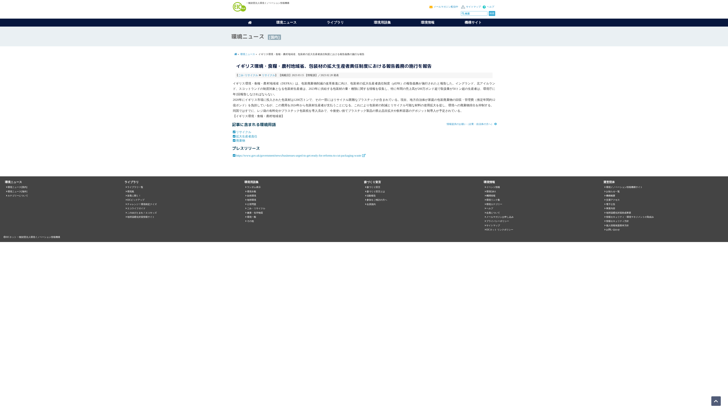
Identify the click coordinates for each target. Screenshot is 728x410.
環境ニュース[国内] (17, 187)
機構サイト (473, 22)
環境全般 (251, 191)
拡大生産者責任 (246, 136)
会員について (493, 212)
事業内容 (610, 208)
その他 (250, 221)
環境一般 (251, 217)
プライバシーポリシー (497, 221)
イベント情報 (493, 187)
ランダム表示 (254, 187)
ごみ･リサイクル (248, 75)
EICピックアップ (135, 200)
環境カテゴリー (494, 204)
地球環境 (251, 200)
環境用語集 (382, 22)
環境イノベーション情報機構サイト (624, 187)
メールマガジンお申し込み (500, 217)
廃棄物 (240, 140)
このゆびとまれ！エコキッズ (142, 212)
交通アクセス (613, 200)
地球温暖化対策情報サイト (141, 217)
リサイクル (268, 75)
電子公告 (610, 204)
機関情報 (490, 195)
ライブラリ (335, 22)
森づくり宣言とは (376, 191)
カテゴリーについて (18, 195)
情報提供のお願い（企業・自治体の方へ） (470, 124)
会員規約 (371, 204)
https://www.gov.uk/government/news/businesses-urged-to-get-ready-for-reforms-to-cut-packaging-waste (298, 155)
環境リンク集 (493, 200)
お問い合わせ (613, 229)
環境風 (130, 191)
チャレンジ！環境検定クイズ (142, 204)
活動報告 (371, 195)
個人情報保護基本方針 (617, 225)
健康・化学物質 (255, 212)
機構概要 (610, 195)
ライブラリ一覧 (135, 187)
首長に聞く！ (134, 195)
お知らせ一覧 (613, 191)
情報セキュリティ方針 (617, 221)
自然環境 (251, 195)
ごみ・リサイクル (256, 208)
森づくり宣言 (373, 187)
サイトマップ (473, 7)
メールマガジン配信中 (446, 7)
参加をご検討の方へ (377, 200)
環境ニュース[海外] (17, 191)
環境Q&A (491, 191)
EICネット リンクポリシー (499, 229)
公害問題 (251, 204)
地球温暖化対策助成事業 (618, 212)
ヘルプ (490, 7)
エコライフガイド (136, 208)
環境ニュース (247, 54)
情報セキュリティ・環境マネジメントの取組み (630, 217)
